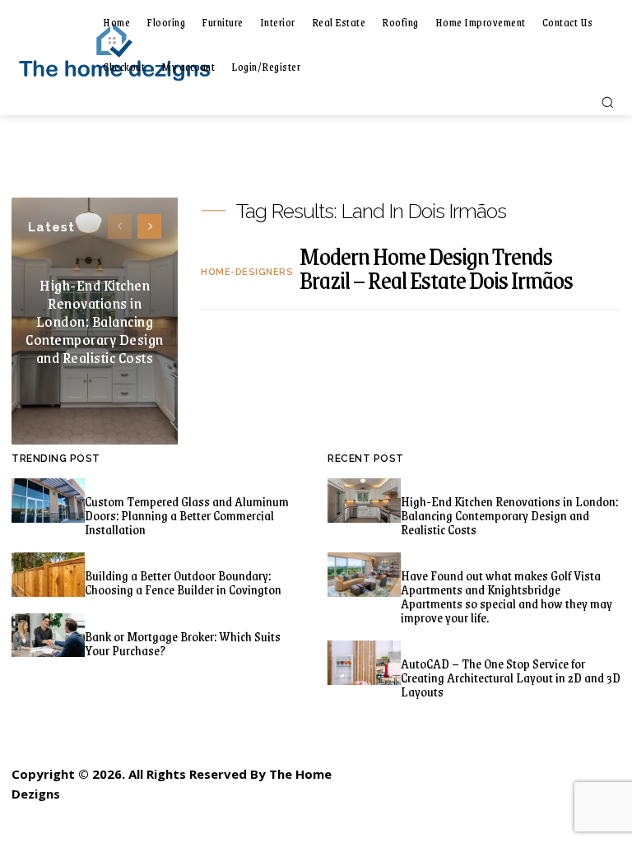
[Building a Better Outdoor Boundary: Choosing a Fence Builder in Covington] (48, 574)
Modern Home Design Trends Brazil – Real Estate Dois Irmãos (436, 267)
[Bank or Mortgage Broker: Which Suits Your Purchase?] (48, 635)
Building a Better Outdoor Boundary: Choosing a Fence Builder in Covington (183, 582)
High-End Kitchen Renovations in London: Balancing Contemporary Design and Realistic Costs (95, 321)
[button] (607, 102)
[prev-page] (120, 226)
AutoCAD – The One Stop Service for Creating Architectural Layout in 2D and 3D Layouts (510, 677)
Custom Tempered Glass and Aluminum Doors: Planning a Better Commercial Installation (187, 515)
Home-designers (247, 272)
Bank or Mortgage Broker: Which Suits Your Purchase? (183, 643)
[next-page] (149, 226)
